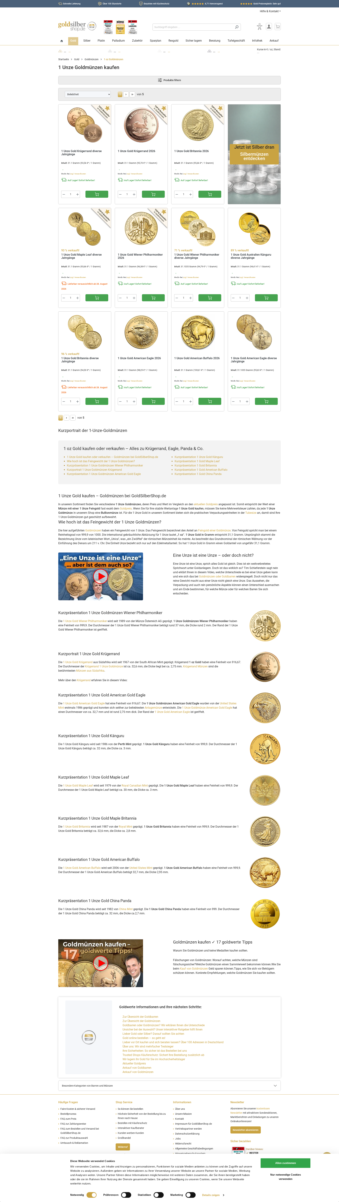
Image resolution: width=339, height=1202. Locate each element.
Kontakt (179, 1118)
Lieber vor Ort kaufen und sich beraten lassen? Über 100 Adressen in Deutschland (173, 1042)
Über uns (180, 1108)
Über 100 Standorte (112, 3)
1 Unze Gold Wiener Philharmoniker (85, 621)
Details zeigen (211, 1195)
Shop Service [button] (124, 1102)
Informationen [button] (182, 1102)
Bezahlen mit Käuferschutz (156, 3)
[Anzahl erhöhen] (77, 194)
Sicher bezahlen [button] (240, 1141)
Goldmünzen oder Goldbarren (217, 576)
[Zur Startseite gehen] (77, 26)
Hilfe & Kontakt (269, 11)
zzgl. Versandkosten (78, 174)
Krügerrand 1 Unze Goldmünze (104, 666)
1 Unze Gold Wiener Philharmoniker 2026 (140, 256)
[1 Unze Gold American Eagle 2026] (141, 332)
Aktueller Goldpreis (134, 1063)
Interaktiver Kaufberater (131, 1128)
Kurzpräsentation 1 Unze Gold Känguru (199, 457)
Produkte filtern (172, 80)
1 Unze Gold (78, 662)
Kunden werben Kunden (131, 1133)
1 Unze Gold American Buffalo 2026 (197, 358)
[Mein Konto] (269, 26)
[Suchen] (237, 27)
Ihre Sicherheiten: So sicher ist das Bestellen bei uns (155, 1050)
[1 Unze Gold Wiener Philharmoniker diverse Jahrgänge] (197, 228)
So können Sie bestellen (130, 1108)
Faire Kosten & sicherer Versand (77, 1108)
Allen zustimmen (285, 1162)
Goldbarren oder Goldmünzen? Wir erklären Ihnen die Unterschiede (164, 1025)
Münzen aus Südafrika (90, 670)
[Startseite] (61, 41)
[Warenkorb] (278, 26)
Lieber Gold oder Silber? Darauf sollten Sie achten (153, 1033)
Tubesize (250, 512)
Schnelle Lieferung (72, 3)
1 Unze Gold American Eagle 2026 (139, 358)
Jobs (178, 1138)
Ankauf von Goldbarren (137, 1067)
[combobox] (193, 27)
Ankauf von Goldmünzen (138, 1072)
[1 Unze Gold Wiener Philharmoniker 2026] (141, 228)
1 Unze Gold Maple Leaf (78, 785)
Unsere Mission (183, 1113)
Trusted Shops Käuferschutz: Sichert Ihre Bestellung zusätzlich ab (163, 1055)
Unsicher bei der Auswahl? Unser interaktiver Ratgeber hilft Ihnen (163, 1029)
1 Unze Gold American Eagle (172, 712)
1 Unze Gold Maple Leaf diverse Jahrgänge (81, 256)
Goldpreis (126, 508)
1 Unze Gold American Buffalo (82, 868)
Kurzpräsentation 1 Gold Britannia (196, 465)
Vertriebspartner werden (188, 1128)
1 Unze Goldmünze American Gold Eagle (207, 707)
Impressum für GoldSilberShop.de (193, 1123)
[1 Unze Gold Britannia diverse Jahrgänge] (84, 332)
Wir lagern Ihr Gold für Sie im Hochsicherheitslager (154, 1059)
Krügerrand (84, 680)
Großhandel (124, 1138)
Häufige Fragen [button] (68, 1102)
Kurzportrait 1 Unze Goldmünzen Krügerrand (94, 469)
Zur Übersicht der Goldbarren (140, 1016)
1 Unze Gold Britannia (76, 826)
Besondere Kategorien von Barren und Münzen (87, 1085)
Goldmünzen (93, 530)
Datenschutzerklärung (187, 1133)
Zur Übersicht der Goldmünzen (141, 1021)
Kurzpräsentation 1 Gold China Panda (198, 474)
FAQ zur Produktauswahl (74, 1138)
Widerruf (123, 1147)
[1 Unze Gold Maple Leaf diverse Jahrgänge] (84, 228)
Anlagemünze (153, 707)
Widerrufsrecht (183, 1143)
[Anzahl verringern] (63, 194)
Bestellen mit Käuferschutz (132, 1123)
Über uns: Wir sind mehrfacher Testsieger (148, 1046)
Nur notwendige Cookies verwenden (285, 1176)
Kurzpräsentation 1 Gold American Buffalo (201, 469)
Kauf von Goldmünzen (194, 968)
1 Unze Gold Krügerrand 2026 (136, 151)
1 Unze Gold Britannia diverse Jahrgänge (80, 360)
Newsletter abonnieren (245, 1130)
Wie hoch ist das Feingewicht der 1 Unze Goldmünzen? (101, 461)
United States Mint (141, 868)
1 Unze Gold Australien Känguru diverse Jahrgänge (251, 256)
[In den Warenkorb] (96, 194)
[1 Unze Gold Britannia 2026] (197, 125)
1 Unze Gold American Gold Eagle (84, 703)
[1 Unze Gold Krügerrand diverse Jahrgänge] (84, 125)
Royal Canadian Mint (135, 785)
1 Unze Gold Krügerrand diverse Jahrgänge (81, 153)
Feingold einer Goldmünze (214, 530)
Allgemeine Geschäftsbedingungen (194, 1148)
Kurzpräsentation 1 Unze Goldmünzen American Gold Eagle (104, 474)
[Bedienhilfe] (259, 26)
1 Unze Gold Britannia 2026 (191, 151)
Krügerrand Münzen (195, 666)
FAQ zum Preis (68, 1118)
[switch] (126, 1195)
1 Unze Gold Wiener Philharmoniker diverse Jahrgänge (196, 256)
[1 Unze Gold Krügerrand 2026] (141, 125)
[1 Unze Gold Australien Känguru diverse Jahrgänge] (254, 228)
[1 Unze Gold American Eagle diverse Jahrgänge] (254, 332)
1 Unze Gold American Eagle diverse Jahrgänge (254, 360)
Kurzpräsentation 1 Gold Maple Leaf (197, 461)
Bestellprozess (68, 1113)
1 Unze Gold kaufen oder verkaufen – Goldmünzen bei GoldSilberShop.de (112, 457)
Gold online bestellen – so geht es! (144, 1038)
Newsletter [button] (237, 1102)
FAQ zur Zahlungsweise (73, 1123)
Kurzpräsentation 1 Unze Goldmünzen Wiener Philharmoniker (105, 465)
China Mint (126, 909)
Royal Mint (125, 826)
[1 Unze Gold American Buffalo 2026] (197, 332)
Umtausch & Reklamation (74, 1142)
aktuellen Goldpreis (206, 504)
